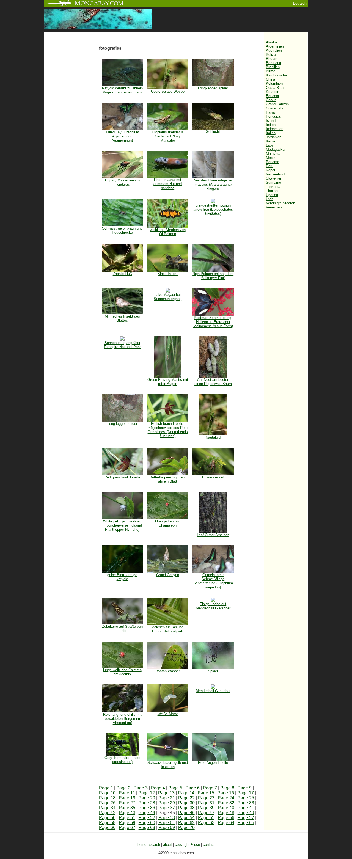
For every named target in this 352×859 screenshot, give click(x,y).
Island (271, 121)
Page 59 (127, 822)
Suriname (273, 182)
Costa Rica (275, 88)
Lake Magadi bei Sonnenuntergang (168, 297)
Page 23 (206, 797)
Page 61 (166, 822)
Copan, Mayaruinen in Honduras (122, 182)
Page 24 (226, 797)
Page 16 (226, 793)
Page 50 (107, 817)
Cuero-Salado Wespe (168, 91)
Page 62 (186, 822)
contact (209, 845)
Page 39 (206, 807)
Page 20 (147, 797)
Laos (270, 145)
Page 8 (227, 788)
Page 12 (146, 793)
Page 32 (226, 802)
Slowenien (274, 178)
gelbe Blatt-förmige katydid (122, 577)
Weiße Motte (168, 714)
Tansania (273, 187)
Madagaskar (275, 149)
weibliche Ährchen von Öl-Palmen (168, 232)
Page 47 (206, 812)
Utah (269, 199)
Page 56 (226, 817)
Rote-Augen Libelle (213, 763)
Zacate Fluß (122, 274)
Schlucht (213, 132)
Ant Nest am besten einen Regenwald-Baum (213, 382)
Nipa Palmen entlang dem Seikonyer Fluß (213, 276)
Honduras (273, 116)
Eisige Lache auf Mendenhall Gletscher (213, 606)
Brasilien (273, 67)
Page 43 (127, 812)
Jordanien (273, 137)
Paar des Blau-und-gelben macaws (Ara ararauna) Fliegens (213, 184)
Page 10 (107, 793)
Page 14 (186, 793)
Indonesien (274, 129)
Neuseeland (275, 174)
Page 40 (226, 807)
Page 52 (147, 817)
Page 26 (107, 802)
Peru (269, 166)
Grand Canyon (167, 575)
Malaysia (273, 154)
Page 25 (246, 797)
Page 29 (166, 802)
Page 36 (147, 807)
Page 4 (158, 788)
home (142, 845)
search (154, 845)
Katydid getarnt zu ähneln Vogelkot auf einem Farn (122, 90)
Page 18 (107, 797)
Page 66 (107, 827)
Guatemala (274, 108)
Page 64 (226, 822)
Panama (272, 162)
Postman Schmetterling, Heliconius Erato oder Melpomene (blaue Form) (213, 322)
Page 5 (175, 788)
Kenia (270, 141)
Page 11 (127, 793)
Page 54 (186, 817)
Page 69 (166, 827)
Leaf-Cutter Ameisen (213, 535)
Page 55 (206, 817)
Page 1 (106, 788)
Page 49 (246, 812)
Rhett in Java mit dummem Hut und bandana (167, 184)
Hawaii (271, 112)
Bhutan (271, 59)
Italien (271, 133)
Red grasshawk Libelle (122, 477)
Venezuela (274, 207)
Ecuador (272, 96)
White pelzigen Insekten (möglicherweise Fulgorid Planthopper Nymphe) (122, 525)
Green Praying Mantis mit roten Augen (167, 382)
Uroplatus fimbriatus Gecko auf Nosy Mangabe (168, 136)
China (270, 79)
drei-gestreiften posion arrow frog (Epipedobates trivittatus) (213, 209)
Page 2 (123, 788)
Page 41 (246, 807)
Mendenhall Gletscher (213, 691)
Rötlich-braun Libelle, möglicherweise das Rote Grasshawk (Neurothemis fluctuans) (168, 430)
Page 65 (246, 822)
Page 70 (186, 827)
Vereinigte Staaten (280, 203)
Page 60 (147, 822)
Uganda (272, 195)
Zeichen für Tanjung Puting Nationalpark (167, 629)
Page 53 (166, 817)
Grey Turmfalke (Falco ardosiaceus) (122, 760)
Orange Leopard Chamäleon (167, 523)
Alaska (271, 42)
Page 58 (107, 822)
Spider (213, 671)
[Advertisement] (72, 124)
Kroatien (272, 92)
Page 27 (127, 802)
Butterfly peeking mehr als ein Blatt (168, 479)
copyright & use (187, 845)
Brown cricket (213, 477)
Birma (270, 71)
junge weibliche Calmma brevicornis (122, 672)
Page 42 (107, 812)
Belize (271, 55)
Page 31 (206, 802)
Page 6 (193, 788)
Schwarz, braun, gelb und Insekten (167, 765)
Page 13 (166, 793)
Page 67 (127, 827)
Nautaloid (213, 437)
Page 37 (166, 807)
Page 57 (246, 817)
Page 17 (245, 793)
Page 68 (147, 827)
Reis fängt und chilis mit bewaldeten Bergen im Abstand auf (122, 718)
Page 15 (206, 793)
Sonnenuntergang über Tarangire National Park (122, 345)
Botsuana (273, 63)
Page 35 (127, 807)
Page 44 (147, 812)
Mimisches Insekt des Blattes (122, 318)
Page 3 (141, 788)
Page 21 (166, 797)
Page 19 (127, 797)
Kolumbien (274, 83)
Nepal (270, 170)
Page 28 (147, 802)
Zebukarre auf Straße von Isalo (122, 628)
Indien (271, 125)
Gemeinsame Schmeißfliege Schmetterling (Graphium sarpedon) (213, 581)
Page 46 (186, 812)
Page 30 (186, 802)
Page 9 (245, 788)
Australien (274, 50)
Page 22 (186, 797)
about (167, 845)
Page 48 (226, 812)
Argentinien (275, 46)
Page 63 (206, 822)
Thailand (272, 191)
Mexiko (271, 158)
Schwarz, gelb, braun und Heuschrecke (122, 230)
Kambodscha (276, 75)
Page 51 (127, 817)
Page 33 (246, 802)
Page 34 (107, 807)
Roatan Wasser (167, 671)
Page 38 (186, 807)
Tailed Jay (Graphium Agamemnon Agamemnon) (122, 136)
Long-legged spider (213, 88)
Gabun (271, 100)
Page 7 (210, 788)
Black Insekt (168, 274)
